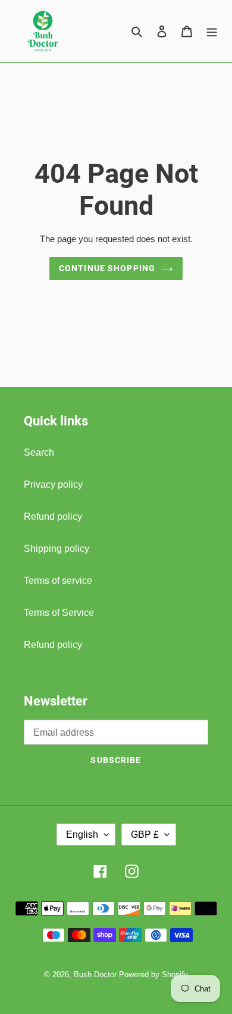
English (82, 834)
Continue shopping (107, 268)
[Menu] (211, 31)
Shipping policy (56, 548)
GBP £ (145, 834)
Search (39, 452)
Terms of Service (59, 613)
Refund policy (53, 516)
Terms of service (58, 581)
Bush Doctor (95, 974)
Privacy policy (53, 484)
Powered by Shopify (153, 974)
